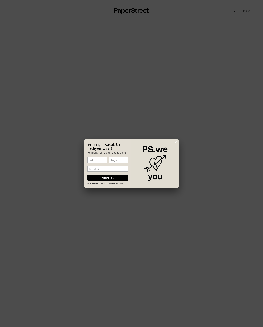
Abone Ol (108, 177)
